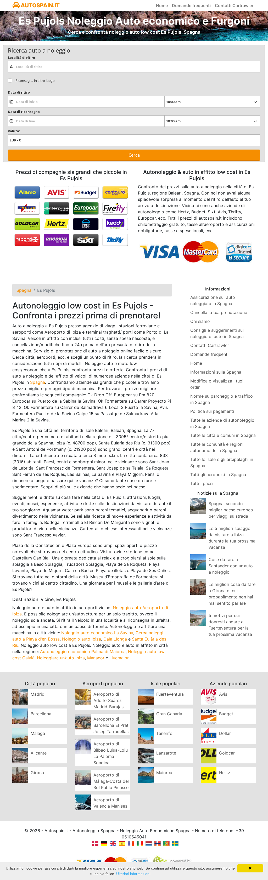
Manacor (95, 657)
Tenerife (164, 733)
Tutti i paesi (201, 483)
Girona (37, 772)
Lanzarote (166, 753)
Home (162, 5)
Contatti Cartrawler (234, 5)
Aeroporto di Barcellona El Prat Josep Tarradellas (111, 725)
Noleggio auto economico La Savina (97, 632)
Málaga (38, 733)
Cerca (134, 155)
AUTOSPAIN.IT (40, 5)
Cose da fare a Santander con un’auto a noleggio (231, 566)
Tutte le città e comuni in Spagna (223, 435)
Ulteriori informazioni (133, 874)
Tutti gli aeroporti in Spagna (218, 474)
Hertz (224, 772)
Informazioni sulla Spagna (215, 372)
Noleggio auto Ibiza (81, 639)
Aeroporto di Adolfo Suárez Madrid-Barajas (108, 700)
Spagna (37, 382)
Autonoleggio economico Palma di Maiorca (83, 651)
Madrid (37, 694)
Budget (226, 713)
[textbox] (134, 66)
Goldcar (227, 753)
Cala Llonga (115, 639)
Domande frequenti (191, 5)
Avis (223, 694)
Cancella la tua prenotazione (218, 312)
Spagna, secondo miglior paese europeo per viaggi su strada (231, 510)
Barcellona (41, 713)
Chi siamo (200, 321)
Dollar (225, 733)
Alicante (39, 753)
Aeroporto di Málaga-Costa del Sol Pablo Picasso (111, 781)
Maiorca (164, 772)
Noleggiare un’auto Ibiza (61, 657)
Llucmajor (119, 657)
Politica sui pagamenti (212, 411)
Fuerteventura (170, 694)
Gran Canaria (169, 713)
